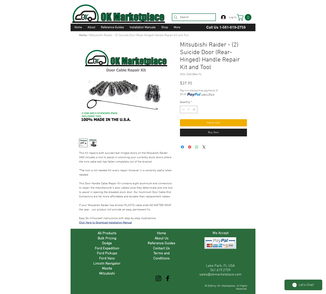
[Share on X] (204, 147)
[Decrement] (183, 109)
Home (83, 35)
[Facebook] (167, 278)
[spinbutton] (189, 109)
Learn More (207, 94)
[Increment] (194, 109)
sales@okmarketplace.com (220, 274)
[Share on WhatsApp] (197, 147)
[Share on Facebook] (182, 147)
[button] (245, 17)
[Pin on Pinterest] (189, 147)
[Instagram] (158, 278)
